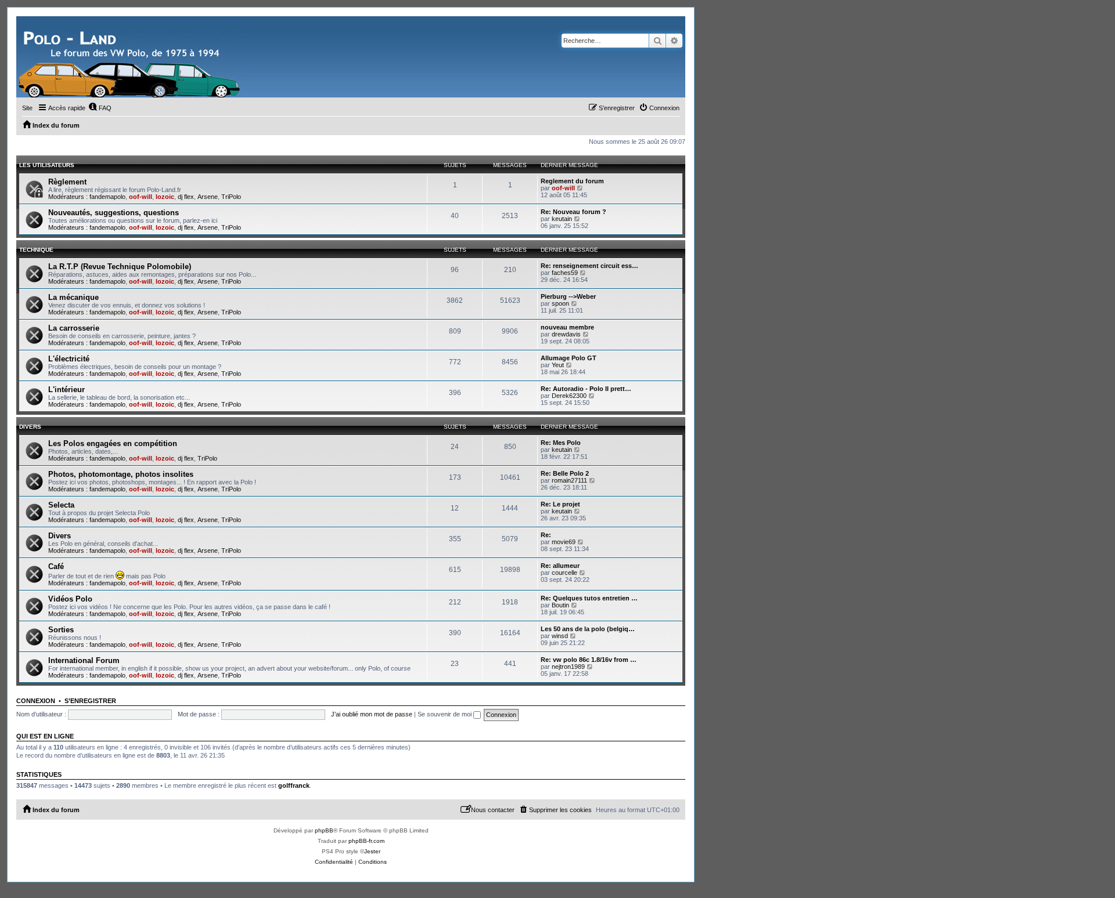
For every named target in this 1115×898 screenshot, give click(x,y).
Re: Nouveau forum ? (573, 211)
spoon (560, 303)
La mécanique (73, 297)
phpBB (324, 830)
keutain (562, 218)
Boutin (560, 605)
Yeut (558, 364)
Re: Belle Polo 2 (565, 473)
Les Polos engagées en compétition (112, 443)
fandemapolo (107, 196)
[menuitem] (100, 108)
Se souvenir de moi (445, 714)
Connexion (35, 700)
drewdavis (566, 334)
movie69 (564, 541)
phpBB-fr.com (366, 841)
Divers (30, 426)
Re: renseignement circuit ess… (589, 265)
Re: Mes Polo (561, 442)
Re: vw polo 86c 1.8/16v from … (588, 659)
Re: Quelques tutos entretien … (589, 598)
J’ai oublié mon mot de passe (371, 714)
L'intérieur (66, 389)
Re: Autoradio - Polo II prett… (586, 388)
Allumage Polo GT (568, 357)
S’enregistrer (90, 700)
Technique (36, 250)
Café (56, 566)
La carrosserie (73, 328)
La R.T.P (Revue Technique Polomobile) (119, 266)
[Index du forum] (130, 56)
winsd (560, 635)
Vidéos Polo (70, 599)
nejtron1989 (568, 666)
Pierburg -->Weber (568, 296)
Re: (546, 534)
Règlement (67, 182)
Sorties (61, 629)
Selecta (61, 505)
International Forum (84, 660)
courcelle (564, 572)
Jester (372, 851)
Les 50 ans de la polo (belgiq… (588, 628)
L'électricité (68, 358)
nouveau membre (567, 327)
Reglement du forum (572, 181)
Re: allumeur (560, 565)
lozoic (165, 196)
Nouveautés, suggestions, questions (113, 212)
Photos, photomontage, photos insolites (120, 474)
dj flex (186, 196)
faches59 (565, 272)
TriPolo (231, 196)
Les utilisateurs (46, 165)
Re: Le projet (560, 504)
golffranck (294, 785)
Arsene (207, 196)
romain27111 (569, 480)
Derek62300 (569, 395)
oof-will (140, 196)
